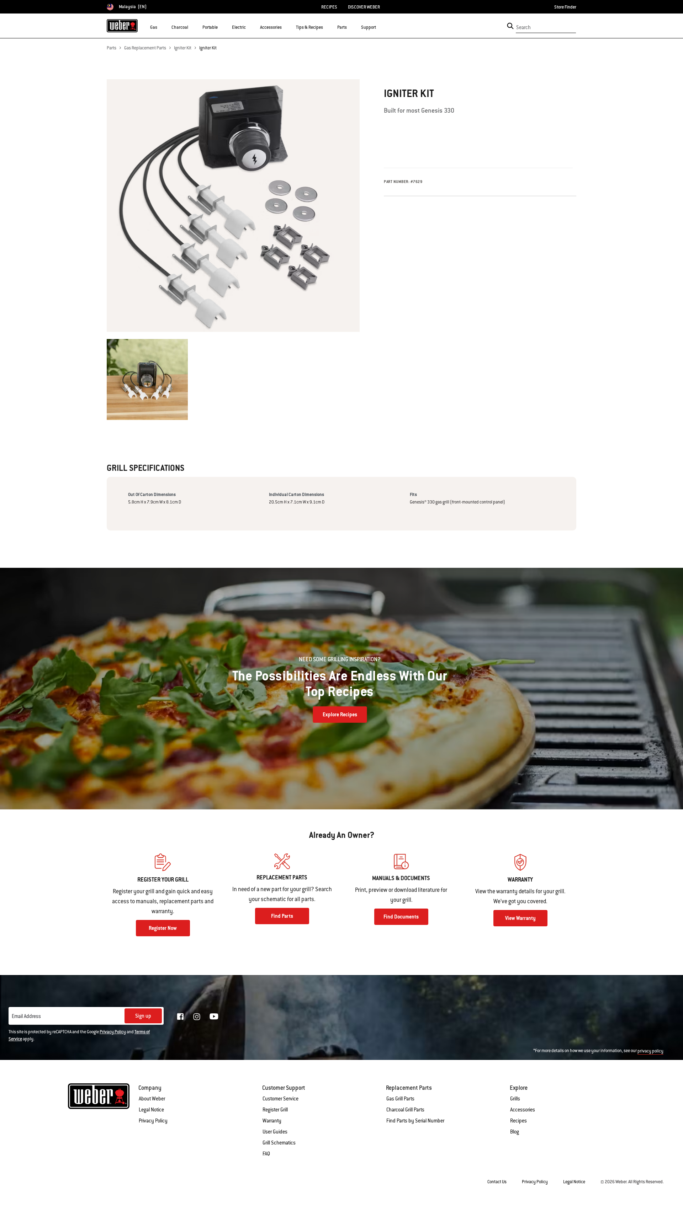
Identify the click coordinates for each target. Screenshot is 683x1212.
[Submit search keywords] (510, 26)
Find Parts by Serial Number (415, 1120)
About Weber (152, 1098)
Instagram (196, 1016)
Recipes (518, 1120)
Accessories (522, 1109)
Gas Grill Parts (400, 1098)
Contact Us (497, 1182)
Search (523, 27)
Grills (515, 1098)
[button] (161, 27)
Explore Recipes (340, 714)
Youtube (214, 1016)
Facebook (180, 1016)
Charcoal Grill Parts (405, 1109)
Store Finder (565, 7)
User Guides (275, 1131)
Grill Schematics (279, 1143)
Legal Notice (151, 1109)
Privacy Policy (113, 1032)
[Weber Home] (122, 25)
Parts (111, 48)
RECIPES (329, 7)
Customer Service (280, 1098)
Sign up (143, 1016)
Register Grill (275, 1109)
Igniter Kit (182, 48)
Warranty (272, 1120)
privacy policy (650, 1051)
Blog (514, 1131)
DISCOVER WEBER (364, 7)
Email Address (26, 1016)
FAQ (266, 1154)
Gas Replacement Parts (145, 48)
